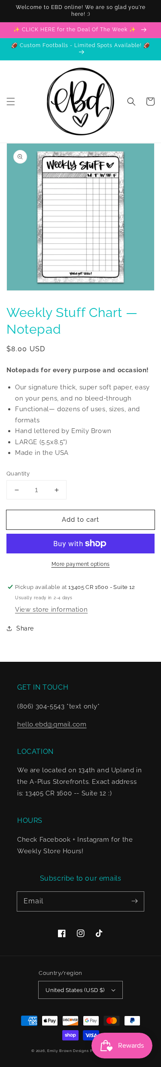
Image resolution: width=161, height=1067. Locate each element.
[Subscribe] (134, 901)
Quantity (18, 473)
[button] (10, 101)
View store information (51, 609)
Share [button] (25, 628)
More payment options (81, 564)
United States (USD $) (75, 990)
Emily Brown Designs (67, 1051)
